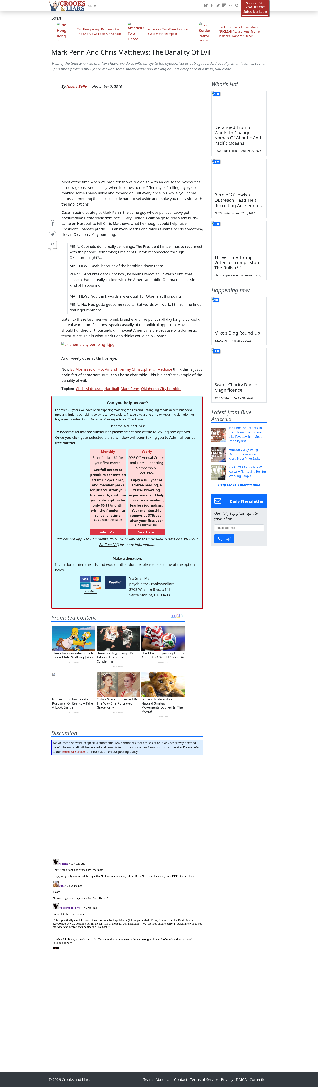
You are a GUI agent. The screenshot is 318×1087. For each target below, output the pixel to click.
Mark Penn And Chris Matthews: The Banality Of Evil (131, 52)
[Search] (237, 5)
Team (148, 1079)
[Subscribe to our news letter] (230, 5)
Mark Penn (130, 388)
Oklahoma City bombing (162, 388)
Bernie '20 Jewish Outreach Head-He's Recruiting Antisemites (238, 200)
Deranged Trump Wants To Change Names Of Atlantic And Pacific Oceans (237, 135)
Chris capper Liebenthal (229, 275)
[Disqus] (127, 903)
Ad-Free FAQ (109, 544)
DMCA (241, 1079)
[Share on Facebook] (52, 224)
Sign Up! (224, 539)
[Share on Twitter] (52, 234)
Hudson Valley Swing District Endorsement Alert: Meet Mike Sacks (244, 454)
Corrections (259, 1079)
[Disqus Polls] (127, 806)
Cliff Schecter (222, 213)
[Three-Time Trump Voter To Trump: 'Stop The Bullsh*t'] (239, 236)
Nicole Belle (76, 86)
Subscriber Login (255, 11)
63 (52, 244)
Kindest (90, 591)
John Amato (221, 397)
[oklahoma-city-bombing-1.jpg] (87, 344)
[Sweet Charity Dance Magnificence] (239, 363)
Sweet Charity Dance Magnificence (235, 387)
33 (214, 161)
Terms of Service (73, 752)
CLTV (92, 5)
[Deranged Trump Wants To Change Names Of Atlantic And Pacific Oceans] (239, 106)
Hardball (111, 388)
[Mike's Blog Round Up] (239, 312)
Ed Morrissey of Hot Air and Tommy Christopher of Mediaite (121, 369)
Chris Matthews (89, 388)
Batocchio (220, 340)
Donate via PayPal (115, 582)
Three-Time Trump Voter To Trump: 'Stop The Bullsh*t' (236, 262)
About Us (163, 1079)
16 (214, 224)
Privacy (227, 1079)
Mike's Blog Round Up (237, 333)
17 (214, 351)
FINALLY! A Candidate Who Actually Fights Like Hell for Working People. (247, 471)
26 (214, 94)
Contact (180, 1079)
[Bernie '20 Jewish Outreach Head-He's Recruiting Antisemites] (239, 174)
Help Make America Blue (239, 484)
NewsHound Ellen (225, 150)
